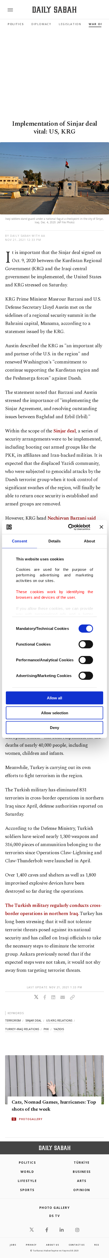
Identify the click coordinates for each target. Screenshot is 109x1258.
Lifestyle (27, 1181)
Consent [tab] (19, 541)
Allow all (54, 698)
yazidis (58, 1029)
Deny (54, 727)
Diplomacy (41, 24)
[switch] (86, 644)
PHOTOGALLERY (30, 1119)
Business (82, 1172)
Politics (16, 24)
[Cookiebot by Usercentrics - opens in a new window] (68, 527)
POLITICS (27, 1162)
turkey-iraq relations (22, 1029)
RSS (96, 1244)
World (27, 1172)
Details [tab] (54, 541)
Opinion (81, 1190)
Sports (27, 1190)
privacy (31, 1244)
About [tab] (89, 541)
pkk (46, 1029)
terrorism (13, 1020)
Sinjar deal (64, 431)
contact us (77, 1244)
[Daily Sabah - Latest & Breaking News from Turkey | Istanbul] (54, 10)
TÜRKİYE (81, 1162)
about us (52, 1244)
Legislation (70, 24)
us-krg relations (59, 1020)
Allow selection (54, 712)
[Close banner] (101, 527)
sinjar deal (33, 1020)
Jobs (13, 1244)
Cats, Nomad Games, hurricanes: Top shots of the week (54, 1105)
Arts (81, 1181)
